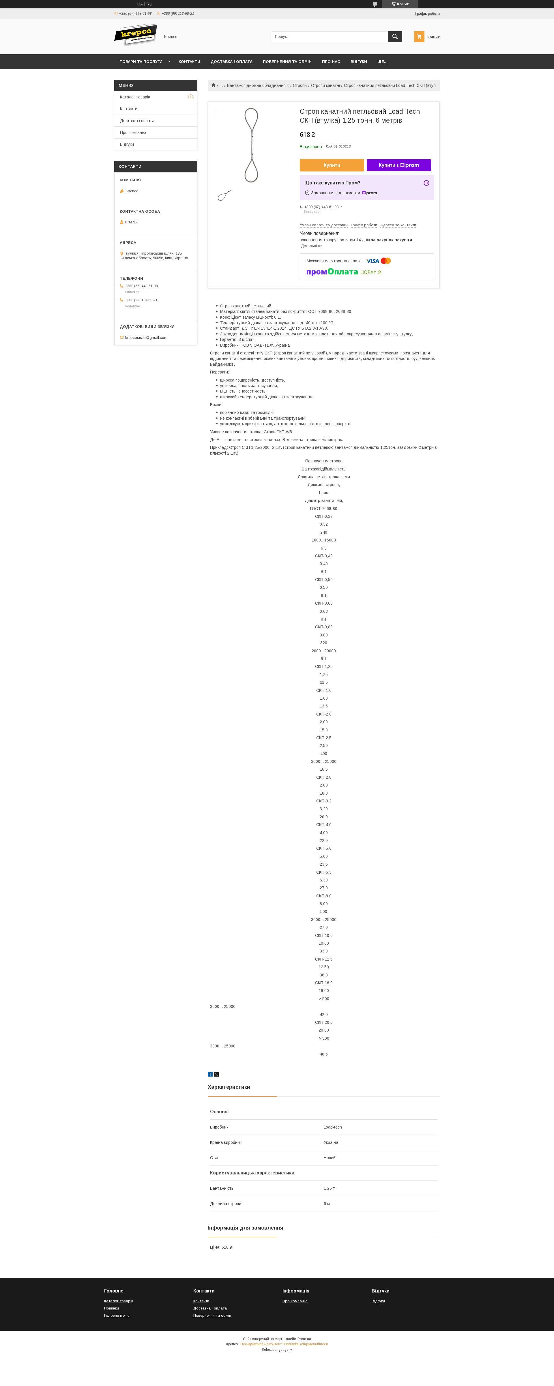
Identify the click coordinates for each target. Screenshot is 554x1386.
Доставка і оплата (231, 61)
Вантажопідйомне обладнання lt (258, 85)
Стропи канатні (325, 85)
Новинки (111, 1308)
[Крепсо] (135, 46)
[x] (216, 1075)
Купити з (389, 165)
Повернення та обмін (287, 61)
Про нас (331, 61)
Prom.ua (304, 1339)
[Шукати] (395, 36)
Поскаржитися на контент (261, 1344)
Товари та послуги (140, 61)
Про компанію (133, 132)
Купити (332, 165)
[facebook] (210, 1075)
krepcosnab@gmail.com (146, 337)
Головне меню (117, 1315)
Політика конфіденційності (306, 1344)
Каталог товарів (135, 97)
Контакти (189, 61)
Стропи (300, 85)
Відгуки (359, 61)
